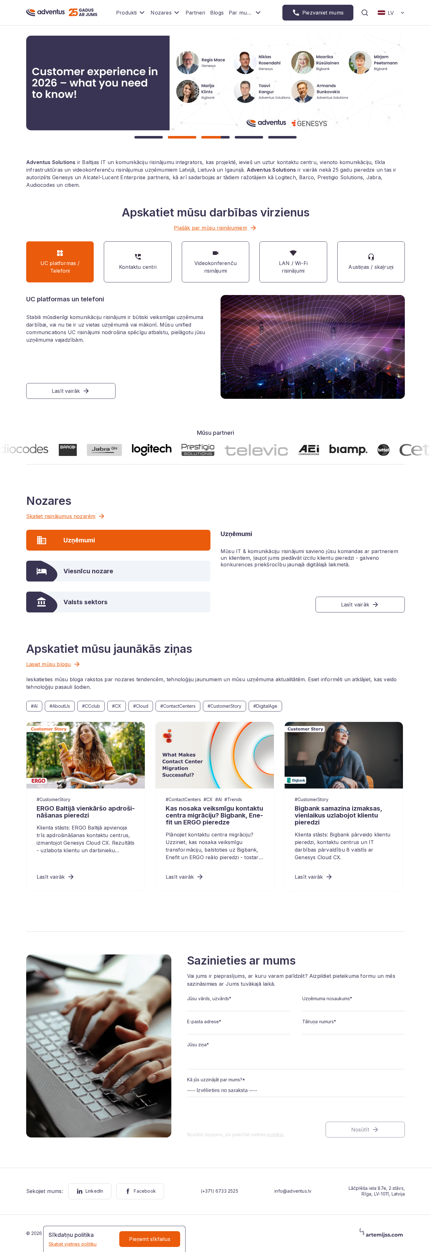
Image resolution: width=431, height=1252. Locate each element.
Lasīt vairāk (51, 877)
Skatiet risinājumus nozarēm (60, 516)
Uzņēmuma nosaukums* (327, 998)
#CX (116, 706)
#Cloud (140, 706)
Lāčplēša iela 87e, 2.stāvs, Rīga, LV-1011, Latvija (377, 1190)
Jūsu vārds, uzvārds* (209, 998)
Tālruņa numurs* (319, 1021)
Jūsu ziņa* (198, 1044)
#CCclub (91, 706)
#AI (34, 706)
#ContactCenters (178, 706)
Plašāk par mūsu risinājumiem (210, 228)
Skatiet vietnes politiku (73, 1244)
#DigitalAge (265, 706)
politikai (275, 1134)
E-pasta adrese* (204, 1021)
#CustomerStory (224, 706)
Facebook (145, 1191)
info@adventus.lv (293, 1191)
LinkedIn (94, 1191)
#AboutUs (60, 706)
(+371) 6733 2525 (219, 1191)
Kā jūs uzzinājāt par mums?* (216, 1079)
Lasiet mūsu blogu (48, 664)
